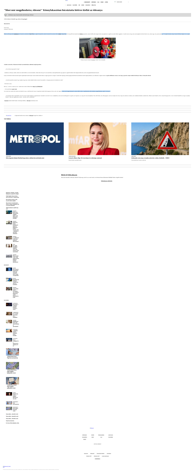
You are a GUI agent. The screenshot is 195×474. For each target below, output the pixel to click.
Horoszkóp (87, 2)
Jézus (14, 244)
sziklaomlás (133, 156)
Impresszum (86, 453)
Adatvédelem (109, 453)
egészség (14, 320)
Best (93, 437)
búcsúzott (7, 100)
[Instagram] (100, 447)
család (17, 31)
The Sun (28, 100)
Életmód (110, 437)
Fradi (102, 2)
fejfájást (81, 33)
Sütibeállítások (97, 458)
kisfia (5, 31)
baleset (14, 278)
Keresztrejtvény (12, 356)
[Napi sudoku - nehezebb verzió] (12, 389)
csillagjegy (15, 329)
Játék (106, 2)
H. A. (8, 27)
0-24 (98, 2)
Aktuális (110, 434)
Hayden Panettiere (72, 156)
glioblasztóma (24, 31)
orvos (36, 31)
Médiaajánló (92, 453)
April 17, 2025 (14, 89)
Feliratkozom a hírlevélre (106, 180)
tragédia (11, 31)
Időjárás (94, 2)
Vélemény (84, 437)
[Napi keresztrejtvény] (12, 359)
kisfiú (41, 31)
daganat (31, 31)
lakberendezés (16, 312)
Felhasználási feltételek (100, 453)
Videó (84, 439)
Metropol (31, 115)
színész (14, 392)
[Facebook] (95, 447)
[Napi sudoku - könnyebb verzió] (12, 374)
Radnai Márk (8, 156)
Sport (92, 434)
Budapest (14, 221)
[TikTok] (97, 447)
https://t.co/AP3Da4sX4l (37, 86)
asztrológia (15, 303)
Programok (101, 434)
